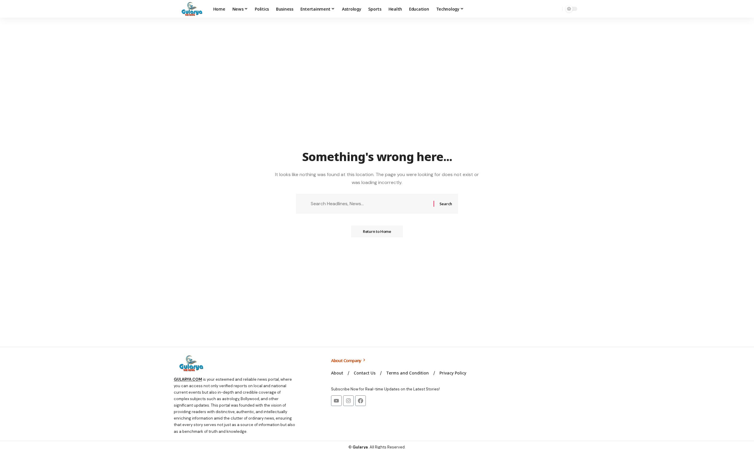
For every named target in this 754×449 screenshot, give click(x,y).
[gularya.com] (190, 9)
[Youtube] (336, 400)
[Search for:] (370, 203)
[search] (556, 9)
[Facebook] (360, 400)
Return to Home (377, 231)
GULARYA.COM (188, 379)
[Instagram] (348, 400)
